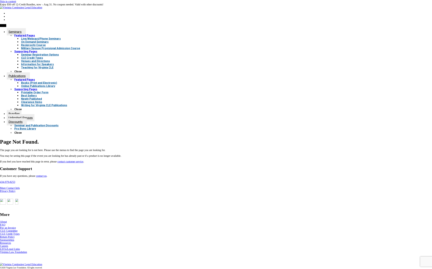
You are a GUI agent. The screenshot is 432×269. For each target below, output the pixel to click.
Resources (5, 243)
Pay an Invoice (8, 227)
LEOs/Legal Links (10, 249)
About (3, 221)
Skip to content (8, 1)
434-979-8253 (7, 182)
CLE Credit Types (10, 233)
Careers (4, 246)
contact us (41, 175)
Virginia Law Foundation (13, 252)
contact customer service (70, 161)
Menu (3, 25)
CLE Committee (9, 230)
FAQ (2, 224)
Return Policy (7, 236)
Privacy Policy (8, 191)
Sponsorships (7, 239)
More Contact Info (10, 188)
